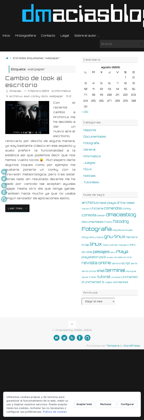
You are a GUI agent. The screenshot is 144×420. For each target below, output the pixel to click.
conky (35, 96)
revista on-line (123, 257)
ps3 (102, 257)
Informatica (63, 90)
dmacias (15, 90)
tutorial (103, 277)
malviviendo (110, 244)
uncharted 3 (94, 282)
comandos (113, 208)
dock (44, 96)
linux (96, 244)
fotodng (121, 221)
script (125, 263)
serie (134, 263)
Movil (87, 169)
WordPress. (131, 345)
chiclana (96, 208)
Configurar (127, 404)
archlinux (16, 96)
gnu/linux (114, 236)
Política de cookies (55, 411)
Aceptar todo (84, 404)
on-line (87, 252)
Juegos (89, 162)
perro (113, 252)
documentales (93, 221)
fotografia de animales (122, 230)
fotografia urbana (92, 237)
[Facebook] (4, 192)
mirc (132, 244)
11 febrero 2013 (38, 90)
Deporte (89, 130)
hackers (132, 237)
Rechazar (106, 404)
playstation (90, 257)
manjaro (124, 244)
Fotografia (91, 143)
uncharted (116, 277)
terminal (115, 270)
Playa (122, 251)
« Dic (85, 111)
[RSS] (4, 185)
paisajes (101, 251)
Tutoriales (91, 182)
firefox (108, 221)
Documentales (94, 136)
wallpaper (56, 96)
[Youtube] (4, 172)
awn (27, 96)
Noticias (89, 175)
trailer (93, 277)
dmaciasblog (121, 214)
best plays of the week (117, 202)
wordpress (120, 282)
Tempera (112, 345)
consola (89, 215)
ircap (85, 244)
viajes (108, 282)
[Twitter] (4, 179)
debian (101, 215)
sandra (116, 263)
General (89, 149)
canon (86, 208)
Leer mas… (16, 208)
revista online (96, 262)
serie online (89, 271)
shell (101, 271)
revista (109, 257)
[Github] (4, 199)
